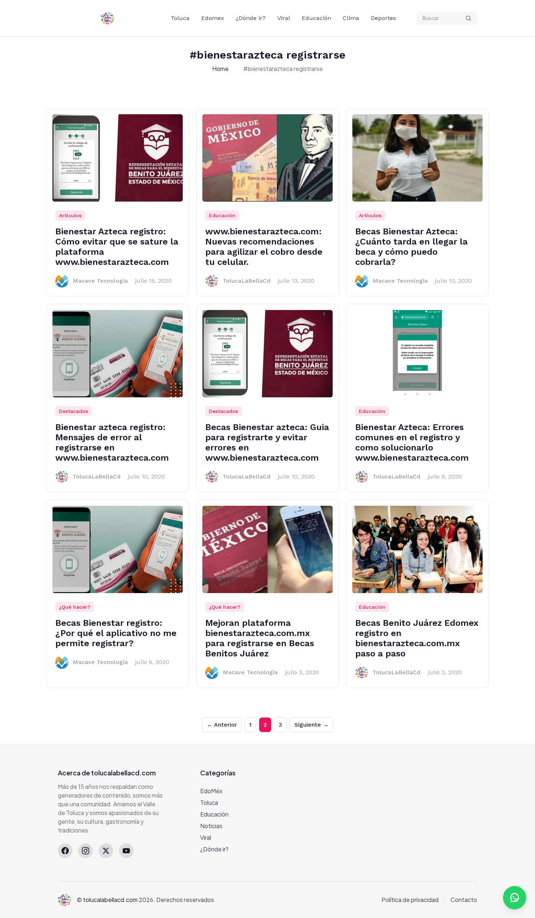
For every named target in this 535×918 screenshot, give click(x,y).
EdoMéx (211, 791)
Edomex (212, 18)
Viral (283, 18)
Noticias (211, 826)
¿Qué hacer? (74, 607)
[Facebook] (65, 850)
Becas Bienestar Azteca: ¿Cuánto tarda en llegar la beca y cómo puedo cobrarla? (411, 246)
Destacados (73, 411)
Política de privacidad (410, 899)
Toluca (180, 18)
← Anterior (222, 724)
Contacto (464, 899)
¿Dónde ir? (251, 18)
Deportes (383, 18)
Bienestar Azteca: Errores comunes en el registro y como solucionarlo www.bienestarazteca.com (412, 442)
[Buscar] (468, 18)
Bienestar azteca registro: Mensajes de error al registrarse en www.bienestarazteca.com (112, 442)
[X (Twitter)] (106, 850)
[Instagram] (85, 850)
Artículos (70, 215)
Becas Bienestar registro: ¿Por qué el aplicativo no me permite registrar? (116, 633)
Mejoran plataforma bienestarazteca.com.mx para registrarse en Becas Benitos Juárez (259, 638)
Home (220, 68)
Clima (351, 18)
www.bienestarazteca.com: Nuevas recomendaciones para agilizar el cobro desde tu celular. (263, 246)
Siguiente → (311, 724)
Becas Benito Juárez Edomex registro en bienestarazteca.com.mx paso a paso (417, 638)
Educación (316, 18)
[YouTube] (126, 850)
